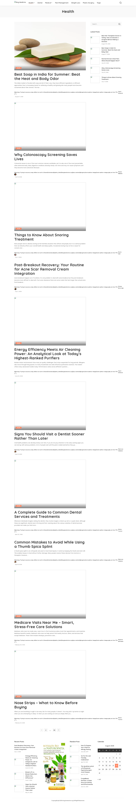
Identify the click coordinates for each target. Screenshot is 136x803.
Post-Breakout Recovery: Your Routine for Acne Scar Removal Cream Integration (49, 269)
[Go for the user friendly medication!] (74, 759)
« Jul (99, 779)
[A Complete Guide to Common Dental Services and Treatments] (50, 484)
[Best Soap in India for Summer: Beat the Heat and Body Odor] (50, 46)
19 (106, 766)
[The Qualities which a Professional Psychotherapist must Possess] (74, 770)
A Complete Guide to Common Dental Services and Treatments (48, 514)
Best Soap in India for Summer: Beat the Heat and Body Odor (47, 76)
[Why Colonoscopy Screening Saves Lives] (50, 126)
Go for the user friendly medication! (86, 758)
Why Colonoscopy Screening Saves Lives (45, 156)
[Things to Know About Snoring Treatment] (50, 207)
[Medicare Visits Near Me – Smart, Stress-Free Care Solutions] (50, 594)
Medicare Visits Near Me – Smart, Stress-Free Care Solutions (44, 624)
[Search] (120, 3)
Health (18, 68)
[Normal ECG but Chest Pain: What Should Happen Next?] (95, 60)
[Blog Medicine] (20, 2)
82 (54, 730)
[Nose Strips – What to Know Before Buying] (50, 674)
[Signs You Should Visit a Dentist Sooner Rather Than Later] (50, 406)
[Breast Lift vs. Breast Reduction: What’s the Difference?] (19, 776)
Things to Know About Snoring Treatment (41, 237)
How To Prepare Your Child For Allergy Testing (86, 747)
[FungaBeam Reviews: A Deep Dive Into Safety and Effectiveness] (74, 782)
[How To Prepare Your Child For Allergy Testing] (74, 748)
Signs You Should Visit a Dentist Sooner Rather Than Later (49, 436)
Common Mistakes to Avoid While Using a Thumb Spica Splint (49, 544)
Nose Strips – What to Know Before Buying (46, 704)
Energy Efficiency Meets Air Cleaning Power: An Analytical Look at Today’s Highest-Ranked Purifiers (47, 353)
